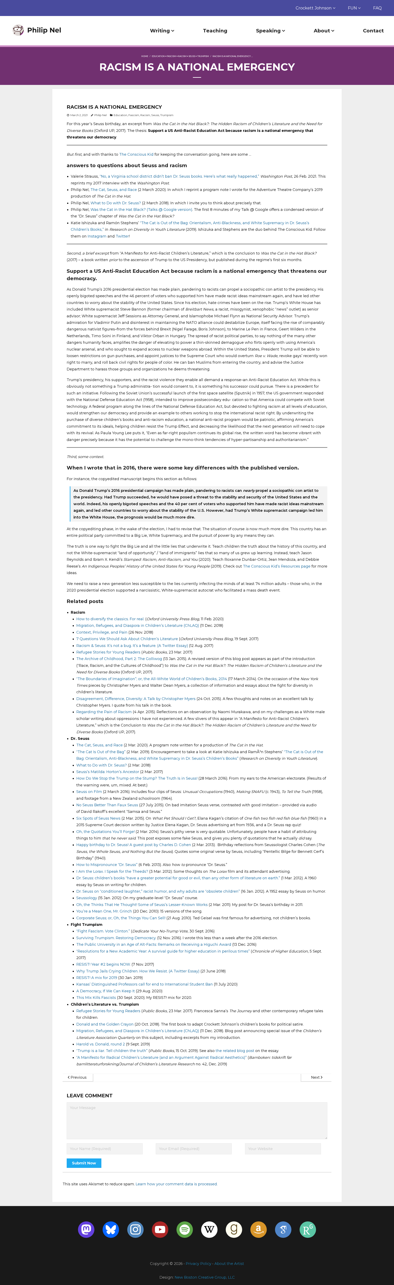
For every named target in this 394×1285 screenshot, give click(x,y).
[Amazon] (258, 1229)
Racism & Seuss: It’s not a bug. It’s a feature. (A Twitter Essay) (132, 645)
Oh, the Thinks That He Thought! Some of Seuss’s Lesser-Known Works (142, 904)
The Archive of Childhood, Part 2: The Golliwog (119, 659)
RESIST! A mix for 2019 (96, 977)
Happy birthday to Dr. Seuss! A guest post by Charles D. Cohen (133, 845)
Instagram (97, 236)
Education (158, 56)
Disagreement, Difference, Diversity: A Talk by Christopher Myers (136, 699)
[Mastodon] (86, 1229)
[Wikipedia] (209, 1229)
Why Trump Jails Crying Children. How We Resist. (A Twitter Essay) (137, 971)
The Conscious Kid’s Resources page (276, 566)
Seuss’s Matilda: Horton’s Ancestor (107, 772)
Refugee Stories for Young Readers (108, 652)
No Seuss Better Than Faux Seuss (107, 805)
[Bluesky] (110, 1229)
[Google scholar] (283, 1229)
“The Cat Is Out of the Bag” (101, 752)
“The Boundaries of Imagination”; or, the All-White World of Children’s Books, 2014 (151, 679)
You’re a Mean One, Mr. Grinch (104, 911)
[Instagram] (135, 1229)
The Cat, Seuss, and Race (113, 189)
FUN (352, 8)
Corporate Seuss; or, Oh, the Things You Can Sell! (120, 918)
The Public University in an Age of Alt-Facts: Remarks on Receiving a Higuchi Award (153, 944)
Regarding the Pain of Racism (104, 712)
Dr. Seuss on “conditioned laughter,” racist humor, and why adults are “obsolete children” (158, 891)
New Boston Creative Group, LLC (205, 1277)
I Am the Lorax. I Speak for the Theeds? (112, 871)
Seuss (192, 56)
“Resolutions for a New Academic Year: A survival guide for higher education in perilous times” (163, 951)
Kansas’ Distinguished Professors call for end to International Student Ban (144, 984)
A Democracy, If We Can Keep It (105, 991)
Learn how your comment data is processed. (177, 1184)
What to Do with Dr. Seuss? (115, 203)
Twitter (122, 236)
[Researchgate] (308, 1229)
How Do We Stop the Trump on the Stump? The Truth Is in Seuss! (136, 778)
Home (144, 56)
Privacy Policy (198, 1263)
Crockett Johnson (314, 8)
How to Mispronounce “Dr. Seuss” (106, 864)
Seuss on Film (89, 791)
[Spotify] (184, 1229)
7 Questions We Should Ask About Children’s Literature (127, 639)
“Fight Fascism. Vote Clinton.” (103, 931)
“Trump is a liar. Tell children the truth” (112, 1051)
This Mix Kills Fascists (96, 997)
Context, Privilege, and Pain (101, 632)
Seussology (86, 898)
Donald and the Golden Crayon (105, 1024)
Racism (182, 56)
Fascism (171, 56)
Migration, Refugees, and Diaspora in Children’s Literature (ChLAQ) (137, 625)
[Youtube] (160, 1229)
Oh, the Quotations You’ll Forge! (105, 831)
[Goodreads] (234, 1229)
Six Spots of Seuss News (98, 818)
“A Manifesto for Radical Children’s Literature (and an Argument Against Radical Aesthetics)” (161, 1057)
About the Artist (229, 1263)
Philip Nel (100, 115)
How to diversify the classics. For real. (110, 619)
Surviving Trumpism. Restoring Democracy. (116, 938)
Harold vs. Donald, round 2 (100, 1044)
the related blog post (235, 1051)
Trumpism (203, 56)
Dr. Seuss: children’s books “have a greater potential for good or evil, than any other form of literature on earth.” (178, 878)
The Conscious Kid (136, 154)
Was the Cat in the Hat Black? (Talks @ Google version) (141, 209)
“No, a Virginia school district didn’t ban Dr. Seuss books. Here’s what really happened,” (179, 176)
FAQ (377, 8)
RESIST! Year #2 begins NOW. (103, 964)
